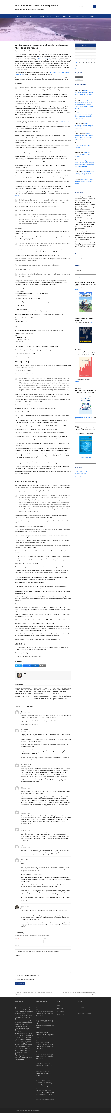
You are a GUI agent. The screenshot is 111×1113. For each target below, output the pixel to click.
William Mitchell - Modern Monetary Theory (36, 5)
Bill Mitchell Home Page (81, 471)
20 (86, 60)
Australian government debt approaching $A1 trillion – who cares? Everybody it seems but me (85, 198)
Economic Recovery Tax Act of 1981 (57, 461)
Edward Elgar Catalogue (81, 417)
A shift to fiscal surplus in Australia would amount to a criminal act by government (23, 689)
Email (45, 938)
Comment (18, 955)
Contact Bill (81, 1008)
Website (17, 945)
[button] (18, 665)
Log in (58, 1005)
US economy (43, 51)
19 (83, 60)
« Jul (76, 68)
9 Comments (53, 51)
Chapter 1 (90, 417)
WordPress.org (61, 1014)
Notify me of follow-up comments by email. (28, 975)
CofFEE (77, 475)
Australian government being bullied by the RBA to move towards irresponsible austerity (62, 690)
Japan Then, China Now (44, 58)
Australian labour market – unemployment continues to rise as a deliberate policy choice (84, 173)
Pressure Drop (79, 477)
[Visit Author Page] (19, 675)
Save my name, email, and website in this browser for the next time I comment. (38, 951)
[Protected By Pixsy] (79, 80)
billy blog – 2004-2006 (80, 473)
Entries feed (60, 1008)
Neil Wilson (78, 113)
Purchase (77, 381)
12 (83, 57)
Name (17, 938)
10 (76, 57)
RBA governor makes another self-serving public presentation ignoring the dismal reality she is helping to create (85, 244)
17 (76, 60)
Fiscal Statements (35, 51)
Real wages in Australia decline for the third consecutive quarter (84, 181)
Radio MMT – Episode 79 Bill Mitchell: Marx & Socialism (83, 145)
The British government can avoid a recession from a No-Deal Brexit (77, 994)
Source (17, 195)
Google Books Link (86, 457)
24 (76, 62)
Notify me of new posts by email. (25, 979)
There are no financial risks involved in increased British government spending (33, 994)
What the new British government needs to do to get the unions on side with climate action (42, 690)
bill (26, 51)
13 (86, 57)
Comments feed (61, 1011)
